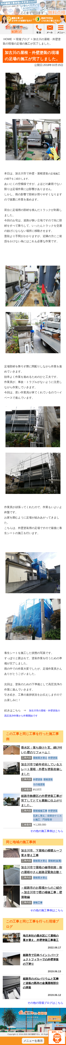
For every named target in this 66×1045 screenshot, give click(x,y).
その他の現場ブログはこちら (45, 1002)
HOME (7, 39)
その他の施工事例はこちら (46, 830)
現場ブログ (23, 39)
